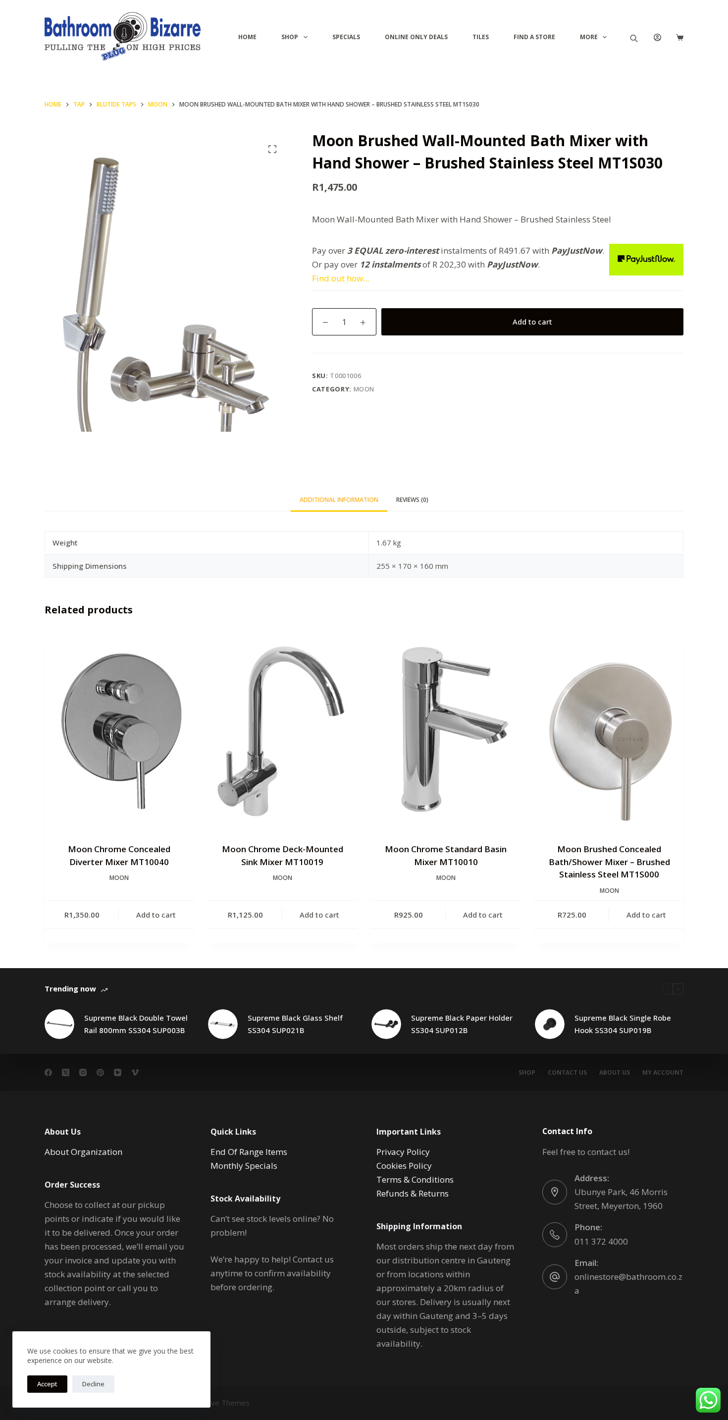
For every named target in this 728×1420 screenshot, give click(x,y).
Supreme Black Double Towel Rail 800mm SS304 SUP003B (136, 1024)
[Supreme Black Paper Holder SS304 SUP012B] (386, 1024)
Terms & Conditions (415, 1179)
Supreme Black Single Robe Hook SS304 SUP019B (622, 1024)
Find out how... (340, 278)
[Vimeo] (135, 1072)
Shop (289, 37)
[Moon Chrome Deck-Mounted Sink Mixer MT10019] (282, 731)
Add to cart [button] (156, 915)
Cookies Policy (404, 1165)
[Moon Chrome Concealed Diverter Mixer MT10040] (119, 731)
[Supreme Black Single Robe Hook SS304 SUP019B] (550, 1024)
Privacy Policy (403, 1151)
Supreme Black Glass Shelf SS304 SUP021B (295, 1024)
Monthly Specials (243, 1165)
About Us (614, 1073)
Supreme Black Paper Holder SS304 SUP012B (462, 1024)
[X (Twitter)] (65, 1072)
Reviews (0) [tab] (412, 499)
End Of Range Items (248, 1151)
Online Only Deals (416, 37)
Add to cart (532, 322)
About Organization (83, 1151)
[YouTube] (117, 1072)
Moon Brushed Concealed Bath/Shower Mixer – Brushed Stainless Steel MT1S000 (609, 861)
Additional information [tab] (339, 499)
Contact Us (567, 1073)
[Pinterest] (100, 1072)
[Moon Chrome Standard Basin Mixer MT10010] (445, 731)
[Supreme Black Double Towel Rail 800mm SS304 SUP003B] (59, 1024)
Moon (364, 388)
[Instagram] (83, 1072)
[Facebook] (48, 1072)
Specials (346, 37)
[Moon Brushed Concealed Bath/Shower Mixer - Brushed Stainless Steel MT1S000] (609, 731)
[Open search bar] (634, 37)
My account (662, 1073)
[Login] (657, 37)
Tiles (480, 37)
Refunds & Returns (412, 1193)
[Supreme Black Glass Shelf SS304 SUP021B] (223, 1024)
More (589, 37)
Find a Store (534, 37)
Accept (47, 1383)
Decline (93, 1383)
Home (247, 37)
